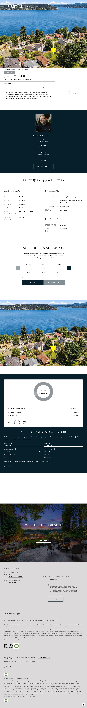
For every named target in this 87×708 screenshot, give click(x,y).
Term (46, 443)
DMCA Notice (35, 661)
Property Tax (48, 449)
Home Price (8, 443)
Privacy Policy (57, 592)
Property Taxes (15, 412)
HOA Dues (47, 455)
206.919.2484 (43, 148)
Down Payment (9, 449)
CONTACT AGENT (43, 166)
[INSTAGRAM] (6, 666)
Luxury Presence (44, 657)
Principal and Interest (17, 408)
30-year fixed (48, 445)
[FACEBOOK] (10, 666)
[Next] (69, 268)
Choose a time (26, 278)
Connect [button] (43, 540)
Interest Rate (8, 455)
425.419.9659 (12, 582)
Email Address (53, 579)
